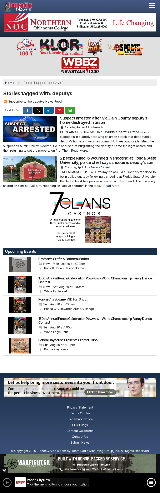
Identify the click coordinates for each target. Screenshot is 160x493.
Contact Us (80, 437)
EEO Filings (80, 425)
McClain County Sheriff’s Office (114, 132)
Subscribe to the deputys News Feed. (35, 101)
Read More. (79, 150)
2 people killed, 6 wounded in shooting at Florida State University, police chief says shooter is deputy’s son (108, 160)
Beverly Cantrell (100, 167)
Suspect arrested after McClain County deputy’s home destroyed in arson (103, 120)
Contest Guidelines (80, 431)
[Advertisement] (80, 22)
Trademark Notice (80, 419)
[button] (152, 5)
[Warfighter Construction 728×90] (80, 463)
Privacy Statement (80, 407)
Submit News (80, 442)
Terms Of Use (80, 413)
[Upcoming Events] (19, 264)
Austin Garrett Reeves (35, 146)
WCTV (95, 172)
